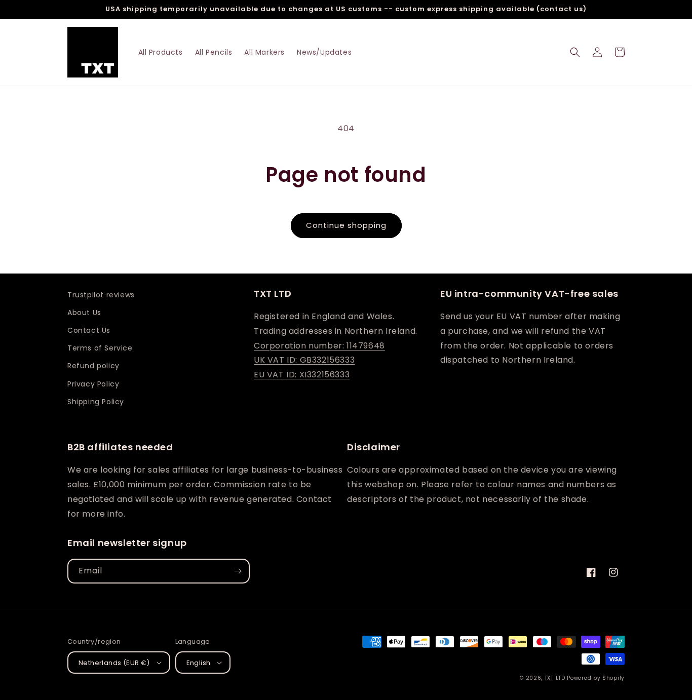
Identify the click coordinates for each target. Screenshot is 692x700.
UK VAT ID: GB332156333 (304, 360)
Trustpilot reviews (101, 295)
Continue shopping (346, 225)
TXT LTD (555, 678)
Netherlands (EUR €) (114, 663)
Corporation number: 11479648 (319, 346)
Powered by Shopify (596, 678)
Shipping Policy (95, 402)
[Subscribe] (237, 571)
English (198, 663)
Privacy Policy (93, 384)
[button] (575, 52)
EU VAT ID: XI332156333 (302, 374)
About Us (84, 312)
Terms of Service (100, 348)
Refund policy (93, 366)
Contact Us (88, 330)
